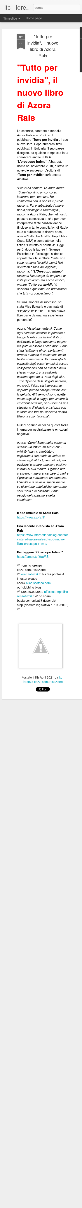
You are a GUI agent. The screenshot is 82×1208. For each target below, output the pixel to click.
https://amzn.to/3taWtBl (33, 556)
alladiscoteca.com (38, 583)
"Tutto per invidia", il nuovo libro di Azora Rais (42, 46)
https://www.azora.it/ (31, 517)
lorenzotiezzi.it (30, 574)
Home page (34, 18)
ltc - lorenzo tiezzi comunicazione (43, 679)
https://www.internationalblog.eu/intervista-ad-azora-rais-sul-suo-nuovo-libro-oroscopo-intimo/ (42, 539)
